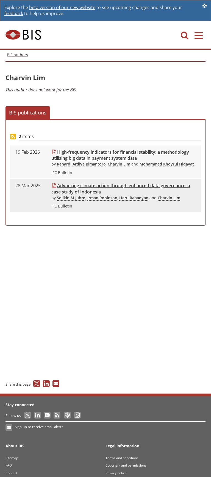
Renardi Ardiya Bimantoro (81, 164)
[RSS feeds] (57, 416)
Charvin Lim (119, 164)
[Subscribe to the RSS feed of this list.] (13, 137)
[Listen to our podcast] (67, 416)
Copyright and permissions (126, 465)
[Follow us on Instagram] (77, 416)
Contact (11, 473)
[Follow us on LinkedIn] (38, 416)
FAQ (8, 465)
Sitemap (11, 458)
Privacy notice (116, 473)
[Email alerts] (9, 428)
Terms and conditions (122, 458)
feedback (13, 13)
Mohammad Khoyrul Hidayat (167, 164)
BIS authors (17, 54)
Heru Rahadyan (133, 197)
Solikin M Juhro (71, 197)
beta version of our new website (62, 7)
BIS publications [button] (27, 112)
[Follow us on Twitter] (28, 416)
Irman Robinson (102, 197)
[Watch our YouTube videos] (48, 416)
